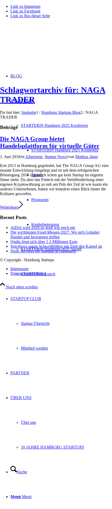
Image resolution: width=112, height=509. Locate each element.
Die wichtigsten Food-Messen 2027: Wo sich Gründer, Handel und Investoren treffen (55, 234)
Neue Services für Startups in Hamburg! (43, 251)
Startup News (56, 156)
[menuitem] (71, 150)
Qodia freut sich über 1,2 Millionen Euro (43, 241)
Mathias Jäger (86, 156)
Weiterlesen (9, 207)
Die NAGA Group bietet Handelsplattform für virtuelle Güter (49, 142)
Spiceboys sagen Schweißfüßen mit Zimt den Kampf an (56, 246)
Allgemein (33, 156)
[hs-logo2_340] (39, 47)
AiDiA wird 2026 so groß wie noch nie (42, 227)
